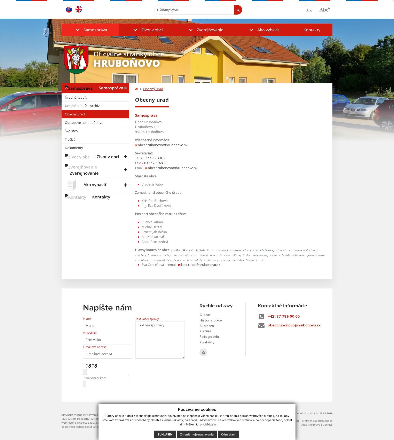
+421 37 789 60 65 (284, 316)
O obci (205, 315)
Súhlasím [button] (165, 434)
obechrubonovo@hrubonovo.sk (162, 145)
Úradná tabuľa (76, 97)
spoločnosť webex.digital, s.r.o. (80, 427)
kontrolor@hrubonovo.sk (200, 264)
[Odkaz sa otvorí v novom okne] (203, 352)
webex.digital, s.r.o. (88, 422)
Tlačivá (70, 139)
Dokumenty (74, 148)
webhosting (69, 422)
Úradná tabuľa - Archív (82, 106)
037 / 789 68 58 (155, 163)
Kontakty (312, 30)
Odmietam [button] (228, 434)
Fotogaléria (209, 337)
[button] (90, 30)
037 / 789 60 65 (154, 158)
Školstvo (71, 131)
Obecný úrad (75, 114)
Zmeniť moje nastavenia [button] (197, 434)
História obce (210, 320)
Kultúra (205, 331)
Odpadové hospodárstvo (84, 122)
